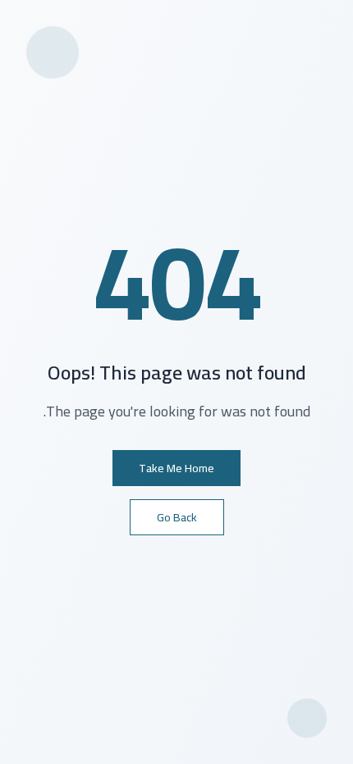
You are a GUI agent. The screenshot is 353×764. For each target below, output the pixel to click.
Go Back (177, 517)
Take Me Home (176, 468)
